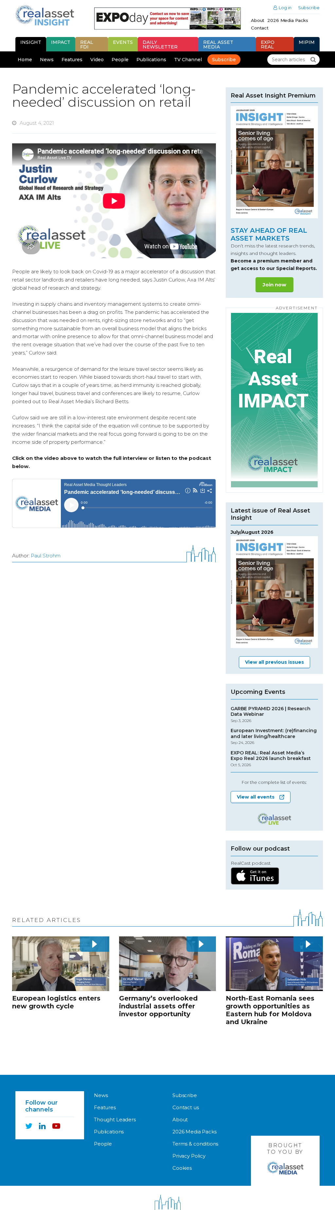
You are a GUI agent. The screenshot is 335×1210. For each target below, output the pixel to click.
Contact (260, 27)
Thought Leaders (115, 1119)
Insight (30, 42)
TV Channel (188, 60)
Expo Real (267, 44)
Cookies (182, 1168)
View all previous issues (274, 662)
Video (97, 60)
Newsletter (160, 44)
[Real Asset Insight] (44, 15)
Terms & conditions (195, 1144)
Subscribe (309, 8)
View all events (255, 797)
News (47, 60)
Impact (60, 42)
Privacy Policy (188, 1156)
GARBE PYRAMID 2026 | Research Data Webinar (270, 714)
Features (72, 60)
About (257, 20)
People (120, 60)
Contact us (185, 1107)
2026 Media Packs (287, 20)
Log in (285, 8)
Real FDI (86, 44)
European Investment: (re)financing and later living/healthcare (274, 736)
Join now (274, 284)
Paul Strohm (46, 555)
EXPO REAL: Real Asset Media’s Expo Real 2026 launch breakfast (271, 758)
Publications (151, 60)
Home (25, 60)
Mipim (307, 42)
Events (123, 42)
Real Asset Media (218, 44)
